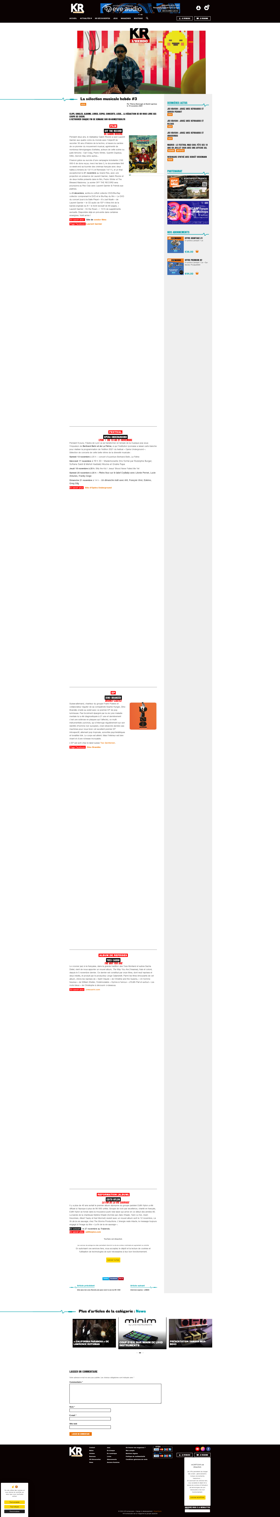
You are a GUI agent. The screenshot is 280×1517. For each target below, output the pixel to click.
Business (92, 1456)
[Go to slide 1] (138, 14)
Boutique (138, 18)
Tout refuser (14, 1507)
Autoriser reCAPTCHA (197, 1497)
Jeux (115, 18)
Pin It (121, 1278)
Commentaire (76, 1382)
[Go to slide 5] (143, 1352)
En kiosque (111, 1450)
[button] (148, 18)
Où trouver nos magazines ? (135, 1447)
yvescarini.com (93, 989)
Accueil (73, 18)
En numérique (112, 1453)
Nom (72, 1407)
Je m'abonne (204, 18)
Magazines (126, 18)
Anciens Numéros (113, 1462)
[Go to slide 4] (141, 1352)
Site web (73, 1424)
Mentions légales (132, 1453)
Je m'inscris (186, 18)
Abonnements (112, 1459)
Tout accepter (15, 1502)
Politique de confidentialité (135, 1456)
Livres (109, 1456)
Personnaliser (14, 1511)
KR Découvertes (102, 18)
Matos (91, 1450)
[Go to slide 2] (140, 14)
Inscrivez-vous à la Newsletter (197, 1507)
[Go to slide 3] (141, 14)
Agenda (171, 150)
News (83, 104)
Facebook (113, 1278)
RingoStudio (158, 1511)
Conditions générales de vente (136, 1459)
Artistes (180, 150)
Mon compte (130, 1450)
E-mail (72, 1415)
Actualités (85, 18)
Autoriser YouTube (113, 1260)
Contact (92, 1447)
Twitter (105, 1278)
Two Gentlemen (107, 743)
